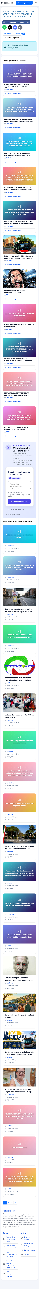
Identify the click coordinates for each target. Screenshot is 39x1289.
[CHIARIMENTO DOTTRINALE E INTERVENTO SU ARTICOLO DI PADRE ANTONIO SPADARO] (19, 354)
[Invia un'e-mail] (15, 27)
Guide (5, 1233)
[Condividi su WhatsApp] (4, 27)
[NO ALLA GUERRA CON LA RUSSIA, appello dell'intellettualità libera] (19, 80)
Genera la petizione (20, 501)
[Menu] (35, 3)
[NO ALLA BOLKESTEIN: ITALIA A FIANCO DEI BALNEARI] (19, 319)
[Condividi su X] (10, 27)
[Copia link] (20, 27)
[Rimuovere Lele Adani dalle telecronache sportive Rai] (19, 285)
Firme (21, 33)
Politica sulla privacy (12, 37)
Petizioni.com (7, 3)
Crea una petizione (24, 3)
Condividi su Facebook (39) (18, 22)
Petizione (7, 33)
